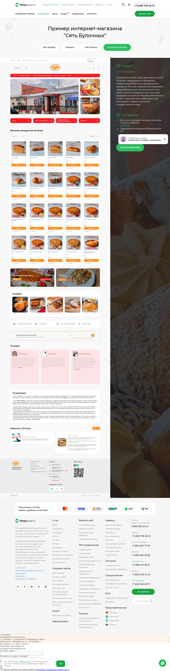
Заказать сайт (145, 14)
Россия (112, 624)
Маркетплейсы (60, 621)
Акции (64, 14)
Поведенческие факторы (90, 589)
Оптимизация (85, 553)
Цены (55, 14)
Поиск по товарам (87, 581)
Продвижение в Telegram (90, 604)
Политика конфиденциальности (29, 571)
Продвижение (85, 5)
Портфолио (43, 14)
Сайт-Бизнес (57, 581)
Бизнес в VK (84, 608)
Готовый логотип (112, 566)
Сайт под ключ (58, 588)
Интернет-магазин (117, 47)
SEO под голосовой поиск (90, 561)
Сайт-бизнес (91, 47)
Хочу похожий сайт (130, 147)
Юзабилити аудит (86, 596)
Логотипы (110, 561)
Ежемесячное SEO (87, 557)
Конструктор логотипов (115, 544)
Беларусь (113, 613)
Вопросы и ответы (60, 551)
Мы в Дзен (109, 602)
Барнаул (135, 552)
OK (60, 663)
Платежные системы (61, 559)
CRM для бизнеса (112, 529)
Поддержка (78, 14)
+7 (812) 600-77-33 (141, 546)
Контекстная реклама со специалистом (89, 619)
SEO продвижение (89, 545)
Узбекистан (114, 620)
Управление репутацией (90, 578)
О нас (109, 5)
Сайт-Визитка (58, 573)
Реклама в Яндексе (113, 525)
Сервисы (99, 5)
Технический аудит (87, 593)
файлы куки (24, 661)
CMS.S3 (55, 536)
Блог (107, 593)
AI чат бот (109, 540)
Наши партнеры (112, 580)
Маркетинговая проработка (86, 572)
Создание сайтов (50, 5)
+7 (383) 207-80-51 (141, 565)
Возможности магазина (62, 555)
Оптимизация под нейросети (87, 566)
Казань (135, 571)
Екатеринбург (138, 581)
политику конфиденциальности (53, 670)
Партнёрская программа (116, 584)
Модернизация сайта (88, 539)
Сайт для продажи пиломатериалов (60, 593)
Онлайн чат (110, 533)
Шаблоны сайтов (86, 529)
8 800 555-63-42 (140, 526)
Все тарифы (49, 47)
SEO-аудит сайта (112, 551)
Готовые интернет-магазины (87, 534)
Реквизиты (20, 576)
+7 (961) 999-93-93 (141, 555)
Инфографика (111, 555)
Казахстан (113, 617)
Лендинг (70, 47)
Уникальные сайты (87, 525)
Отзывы (55, 540)
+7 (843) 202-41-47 (141, 574)
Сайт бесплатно (112, 587)
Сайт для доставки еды (62, 598)
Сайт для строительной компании (62, 603)
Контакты (92, 14)
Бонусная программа (61, 615)
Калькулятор (57, 529)
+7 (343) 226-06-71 (141, 584)
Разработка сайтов (25, 14)
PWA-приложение (113, 547)
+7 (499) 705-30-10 (144, 5)
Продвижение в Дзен (88, 600)
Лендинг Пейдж (59, 577)
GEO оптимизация (87, 585)
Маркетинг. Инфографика (116, 598)
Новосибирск (138, 561)
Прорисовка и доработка (116, 569)
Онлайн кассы (58, 562)
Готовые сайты (68, 5)
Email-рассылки (112, 536)
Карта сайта (20, 573)
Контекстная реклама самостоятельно (88, 626)
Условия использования (25, 579)
